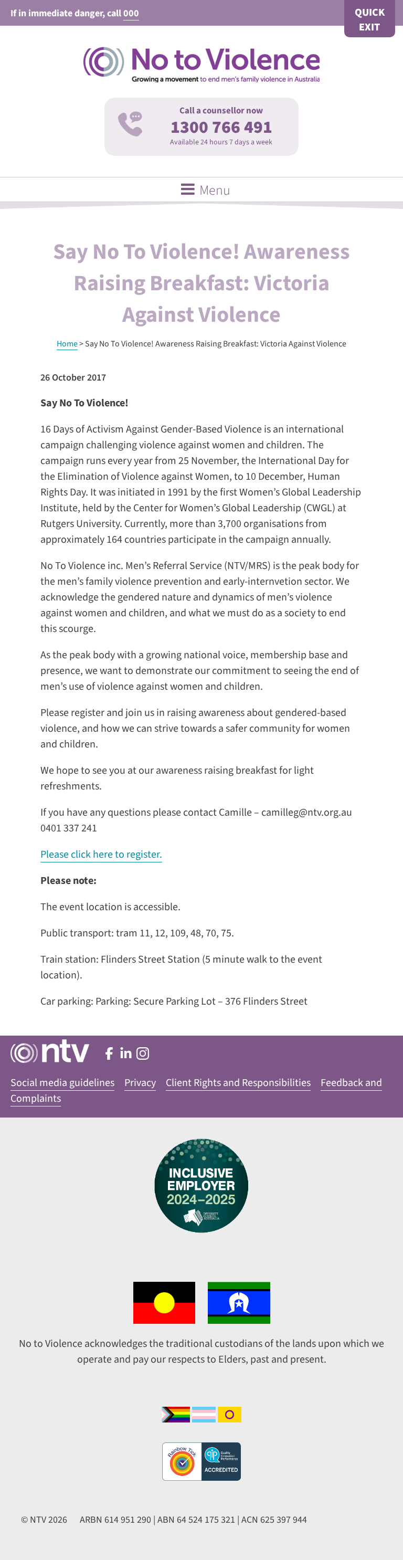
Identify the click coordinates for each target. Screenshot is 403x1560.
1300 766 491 (221, 127)
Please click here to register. (101, 854)
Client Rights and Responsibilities (238, 1083)
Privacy (140, 1083)
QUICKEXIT (370, 20)
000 (131, 13)
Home (67, 344)
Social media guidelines (62, 1083)
